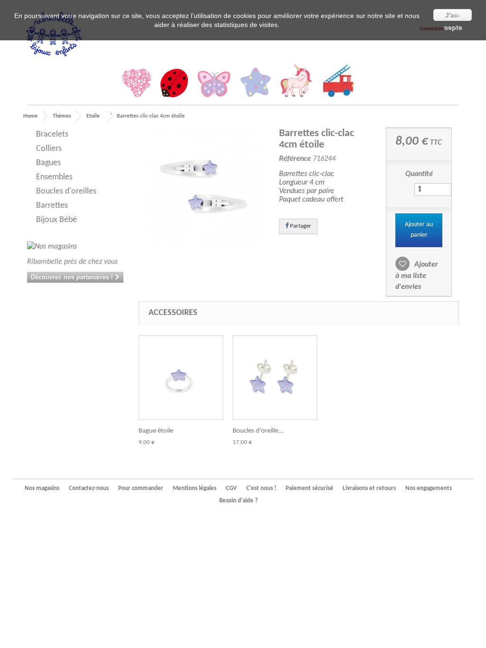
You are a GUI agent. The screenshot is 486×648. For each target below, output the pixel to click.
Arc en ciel (364, 100)
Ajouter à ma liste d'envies (416, 276)
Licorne (296, 83)
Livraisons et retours (369, 488)
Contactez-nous (89, 488)
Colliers (49, 148)
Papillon (214, 86)
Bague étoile (156, 431)
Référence (295, 159)
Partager (300, 226)
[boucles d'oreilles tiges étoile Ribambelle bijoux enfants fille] (275, 377)
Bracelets (52, 134)
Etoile (255, 84)
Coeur (136, 85)
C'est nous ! (261, 488)
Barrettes (52, 205)
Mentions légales (194, 488)
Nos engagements (428, 488)
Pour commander (140, 488)
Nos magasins (42, 488)
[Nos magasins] (75, 246)
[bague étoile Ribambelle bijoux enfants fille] (181, 377)
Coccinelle (174, 85)
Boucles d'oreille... (258, 431)
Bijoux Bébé (56, 219)
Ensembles (54, 177)
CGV (231, 488)
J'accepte (453, 16)
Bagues (48, 162)
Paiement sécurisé (309, 488)
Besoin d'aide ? (238, 501)
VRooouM (338, 83)
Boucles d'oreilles (66, 191)
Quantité (419, 174)
